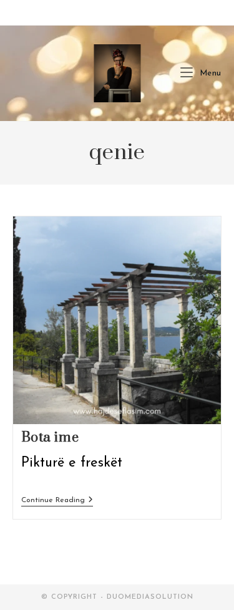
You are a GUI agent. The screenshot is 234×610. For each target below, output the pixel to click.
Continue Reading (57, 501)
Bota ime (50, 437)
